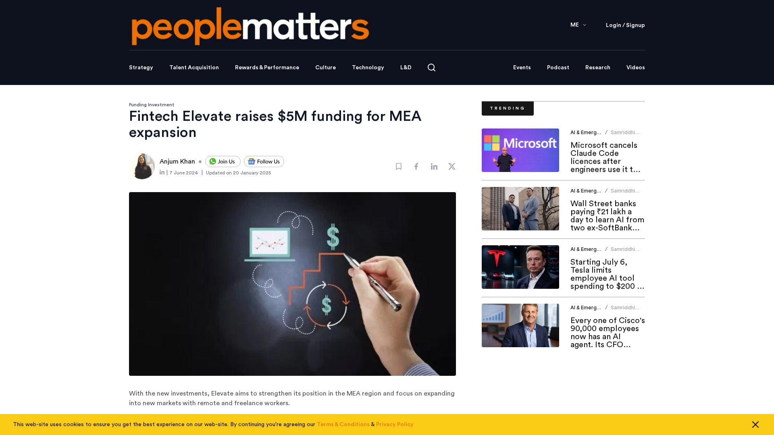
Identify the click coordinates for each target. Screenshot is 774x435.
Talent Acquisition (194, 67)
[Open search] (431, 67)
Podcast (558, 67)
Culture (325, 67)
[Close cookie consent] (755, 424)
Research (597, 67)
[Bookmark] (399, 166)
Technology (368, 67)
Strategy (141, 67)
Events (522, 67)
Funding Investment (152, 104)
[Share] (416, 166)
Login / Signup (625, 25)
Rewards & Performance (267, 67)
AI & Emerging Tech (593, 132)
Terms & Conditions (343, 424)
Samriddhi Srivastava (623, 135)
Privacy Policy (395, 424)
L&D (406, 67)
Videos (635, 67)
